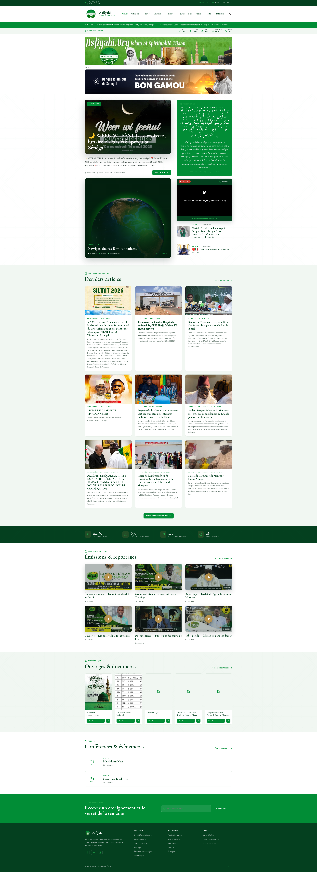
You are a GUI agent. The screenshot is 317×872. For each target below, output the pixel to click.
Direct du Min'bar (140, 843)
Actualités (135, 14)
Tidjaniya (170, 14)
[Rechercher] (230, 14)
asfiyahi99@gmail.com (211, 839)
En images (138, 847)
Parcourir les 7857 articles (157, 515)
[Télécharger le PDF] (108, 721)
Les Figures (172, 843)
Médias (198, 14)
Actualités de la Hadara (143, 835)
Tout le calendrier (222, 748)
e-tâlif (190, 14)
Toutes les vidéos (222, 558)
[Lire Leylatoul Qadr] (158, 692)
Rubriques (220, 14)
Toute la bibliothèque (220, 668)
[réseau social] (224, 3)
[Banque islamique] (158, 81)
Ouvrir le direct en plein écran (205, 218)
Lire (92, 721)
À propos (171, 851)
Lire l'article (160, 172)
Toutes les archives (221, 280)
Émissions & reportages (143, 851)
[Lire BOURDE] (98, 692)
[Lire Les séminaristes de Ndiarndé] (128, 692)
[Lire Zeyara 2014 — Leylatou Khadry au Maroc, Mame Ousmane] (188, 692)
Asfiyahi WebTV (140, 839)
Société (171, 847)
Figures (182, 14)
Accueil (125, 14)
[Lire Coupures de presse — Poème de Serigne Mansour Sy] (218, 692)
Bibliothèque (139, 855)
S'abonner (220, 808)
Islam (146, 14)
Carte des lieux (174, 839)
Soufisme (157, 14)
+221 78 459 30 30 (209, 843)
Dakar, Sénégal (208, 835)
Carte (209, 14)
